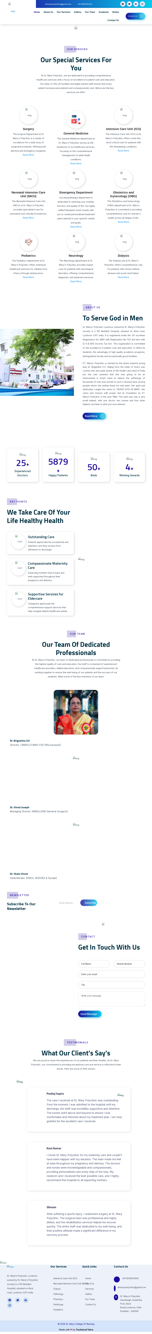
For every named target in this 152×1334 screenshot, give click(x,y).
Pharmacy (58, 1299)
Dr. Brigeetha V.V (20, 741)
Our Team (90, 12)
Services (89, 1288)
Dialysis (123, 255)
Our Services (63, 12)
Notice (115, 12)
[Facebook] (122, 4)
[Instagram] (142, 4)
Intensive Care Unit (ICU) (123, 129)
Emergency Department (76, 192)
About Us (48, 12)
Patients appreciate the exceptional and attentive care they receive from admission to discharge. (48, 543)
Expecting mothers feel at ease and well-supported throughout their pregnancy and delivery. (48, 571)
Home (37, 12)
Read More (28, 154)
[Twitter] (129, 4)
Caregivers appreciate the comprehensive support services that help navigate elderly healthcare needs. (48, 602)
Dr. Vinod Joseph (19, 807)
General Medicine (76, 133)
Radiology (58, 1304)
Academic (104, 12)
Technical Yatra (84, 1329)
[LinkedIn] (135, 4)
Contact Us (113, 20)
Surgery (28, 129)
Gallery (77, 12)
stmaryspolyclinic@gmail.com (132, 1287)
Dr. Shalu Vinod (19, 874)
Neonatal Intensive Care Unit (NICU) (70, 1283)
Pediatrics (28, 255)
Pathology (58, 1294)
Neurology (76, 255)
